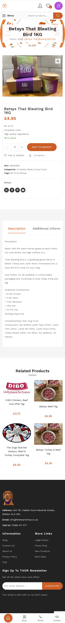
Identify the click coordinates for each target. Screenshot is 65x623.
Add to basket (42, 147)
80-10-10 (14, 173)
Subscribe (52, 586)
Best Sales (40, 556)
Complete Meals (25, 169)
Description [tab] (17, 228)
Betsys (23, 173)
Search (58, 15)
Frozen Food (40, 169)
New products (42, 551)
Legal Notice (41, 540)
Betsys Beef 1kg (48, 406)
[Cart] (58, 6)
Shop (20, 39)
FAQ (4, 562)
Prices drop (41, 545)
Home (13, 39)
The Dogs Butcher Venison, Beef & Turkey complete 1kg (16, 451)
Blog (4, 540)
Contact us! (8, 545)
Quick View (21, 391)
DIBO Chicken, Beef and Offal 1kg (17, 402)
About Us (7, 551)
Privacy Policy (9, 556)
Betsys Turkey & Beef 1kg (48, 451)
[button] (57, 61)
